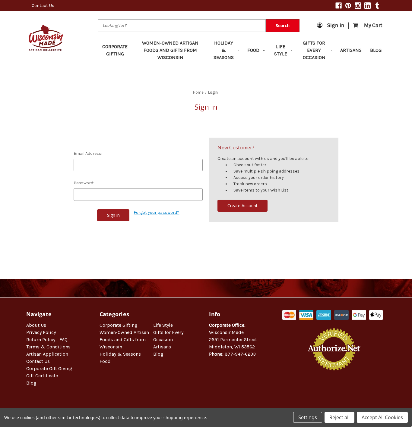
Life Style (280, 50)
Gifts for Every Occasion (314, 50)
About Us (36, 325)
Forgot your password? (156, 212)
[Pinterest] (348, 5)
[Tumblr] (377, 5)
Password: (84, 182)
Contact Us (43, 5)
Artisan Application (47, 354)
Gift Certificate (42, 376)
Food (253, 50)
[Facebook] (338, 5)
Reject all (339, 417)
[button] (334, 390)
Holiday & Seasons (224, 50)
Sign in (335, 25)
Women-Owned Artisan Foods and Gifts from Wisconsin (170, 50)
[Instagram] (358, 5)
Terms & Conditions (48, 347)
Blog (376, 50)
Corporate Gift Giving (49, 368)
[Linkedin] (367, 5)
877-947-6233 (240, 354)
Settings (307, 417)
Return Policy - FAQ (47, 339)
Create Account (242, 205)
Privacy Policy (41, 332)
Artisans (351, 50)
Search (283, 25)
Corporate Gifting (115, 50)
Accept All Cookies (382, 417)
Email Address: (88, 153)
